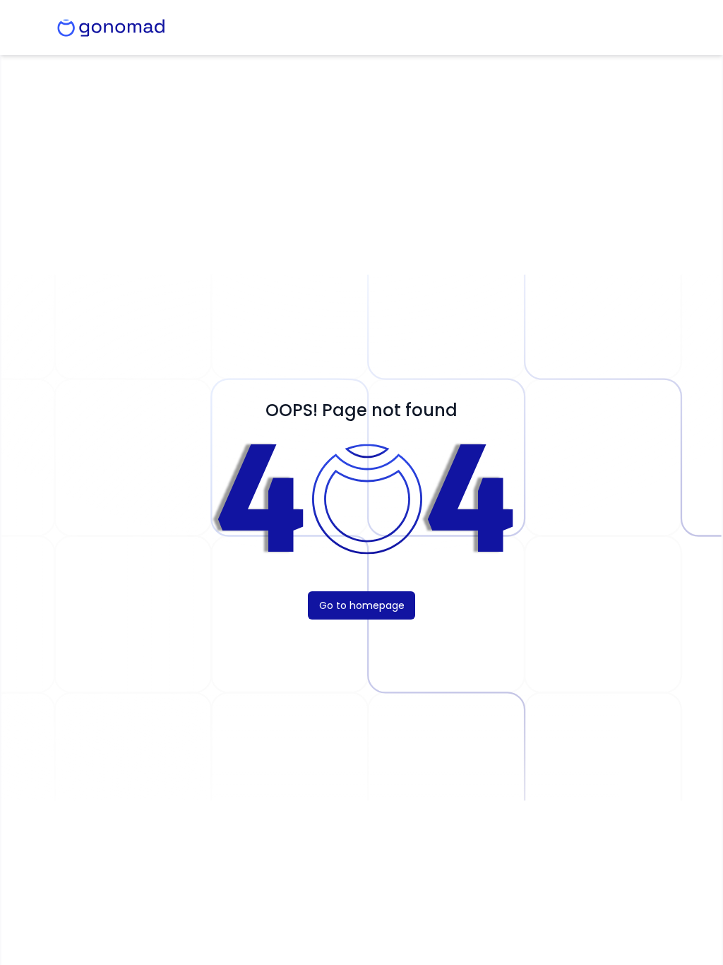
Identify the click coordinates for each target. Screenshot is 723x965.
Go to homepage (362, 605)
